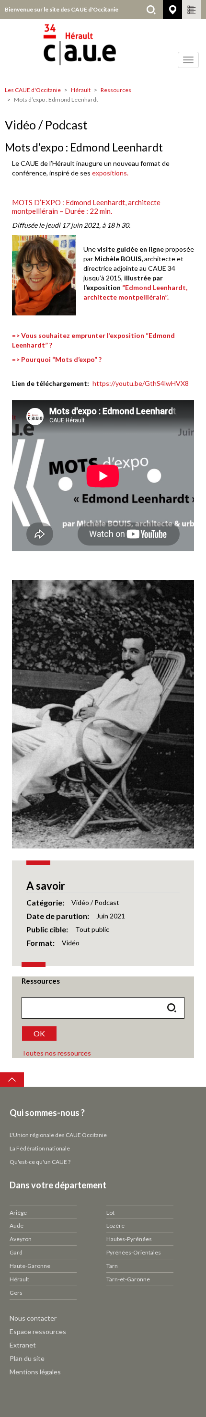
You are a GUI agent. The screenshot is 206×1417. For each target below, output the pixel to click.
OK (39, 1033)
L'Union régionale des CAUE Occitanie (58, 1134)
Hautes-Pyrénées (129, 1239)
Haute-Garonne (30, 1265)
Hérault (81, 89)
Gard (16, 1252)
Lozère (115, 1225)
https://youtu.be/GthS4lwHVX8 (140, 383)
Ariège (18, 1212)
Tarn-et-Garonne (128, 1279)
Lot (110, 1212)
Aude (16, 1225)
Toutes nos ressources (56, 1053)
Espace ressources (38, 1331)
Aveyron (21, 1239)
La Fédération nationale (40, 1148)
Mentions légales (35, 1372)
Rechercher (150, 9)
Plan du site (27, 1358)
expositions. (110, 173)
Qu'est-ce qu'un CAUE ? (40, 1161)
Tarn (112, 1265)
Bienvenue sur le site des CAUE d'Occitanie (61, 9)
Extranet (23, 1345)
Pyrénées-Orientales (133, 1252)
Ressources (116, 89)
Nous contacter (33, 1318)
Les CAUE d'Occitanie (33, 89)
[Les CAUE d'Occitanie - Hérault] (103, 50)
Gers (16, 1292)
